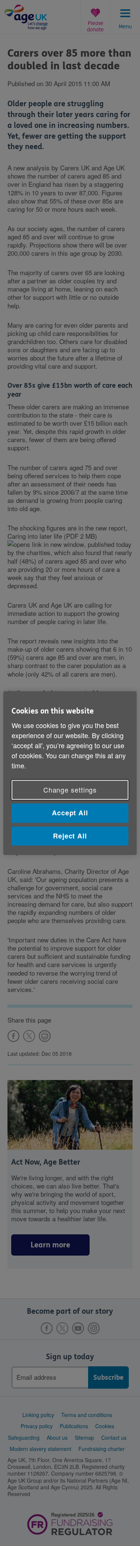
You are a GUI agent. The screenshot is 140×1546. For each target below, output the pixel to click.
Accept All (70, 813)
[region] (69, 773)
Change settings (70, 790)
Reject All (70, 836)
